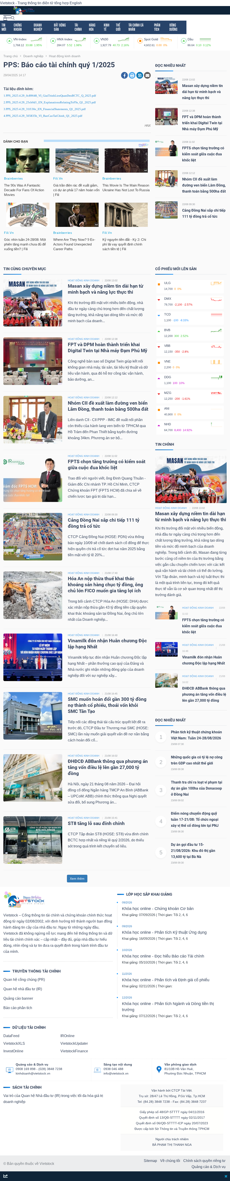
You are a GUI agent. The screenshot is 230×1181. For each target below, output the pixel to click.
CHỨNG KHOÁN (18, 27)
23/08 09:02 (177, 800)
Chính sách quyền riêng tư (204, 1161)
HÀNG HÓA (92, 27)
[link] (7, 18)
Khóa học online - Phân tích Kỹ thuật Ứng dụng (164, 932)
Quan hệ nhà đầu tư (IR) (22, 989)
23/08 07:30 (177, 744)
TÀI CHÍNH (78, 27)
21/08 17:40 (111, 573)
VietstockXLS (14, 1043)
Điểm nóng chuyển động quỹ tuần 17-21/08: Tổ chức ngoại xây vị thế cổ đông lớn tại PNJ (195, 819)
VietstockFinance (74, 1051)
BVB (167, 330)
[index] (10, 40)
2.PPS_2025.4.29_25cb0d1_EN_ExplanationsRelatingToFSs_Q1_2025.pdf (50, 102)
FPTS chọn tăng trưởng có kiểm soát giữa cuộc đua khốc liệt (203, 154)
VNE (167, 361)
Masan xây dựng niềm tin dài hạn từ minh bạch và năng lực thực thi (202, 92)
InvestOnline (13, 1051)
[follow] (5, 1176)
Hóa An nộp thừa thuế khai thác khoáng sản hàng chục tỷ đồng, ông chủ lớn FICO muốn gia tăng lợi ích (105, 584)
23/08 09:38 (177, 769)
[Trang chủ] (23, 899)
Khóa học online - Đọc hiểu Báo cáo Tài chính (163, 956)
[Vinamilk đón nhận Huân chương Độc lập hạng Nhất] (32, 657)
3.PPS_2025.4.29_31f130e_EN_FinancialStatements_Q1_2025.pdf (45, 109)
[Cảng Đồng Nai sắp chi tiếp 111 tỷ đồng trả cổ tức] (166, 210)
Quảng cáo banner (18, 998)
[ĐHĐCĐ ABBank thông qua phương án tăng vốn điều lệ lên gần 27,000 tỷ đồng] (32, 778)
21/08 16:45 (111, 693)
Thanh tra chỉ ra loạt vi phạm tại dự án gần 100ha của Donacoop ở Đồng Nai (196, 788)
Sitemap (150, 1161)
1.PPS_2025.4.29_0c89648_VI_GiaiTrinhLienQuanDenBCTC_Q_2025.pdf (50, 95)
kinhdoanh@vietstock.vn (33, 1073)
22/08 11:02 (188, 142)
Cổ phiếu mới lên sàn (176, 269)
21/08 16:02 (111, 755)
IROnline (67, 1036)
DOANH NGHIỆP (38, 27)
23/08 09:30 (177, 862)
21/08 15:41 (111, 817)
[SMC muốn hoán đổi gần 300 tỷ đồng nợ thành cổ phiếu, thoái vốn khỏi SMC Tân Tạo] (32, 716)
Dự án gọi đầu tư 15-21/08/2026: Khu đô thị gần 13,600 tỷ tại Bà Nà (193, 850)
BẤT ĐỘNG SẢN (60, 27)
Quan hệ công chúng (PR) (24, 979)
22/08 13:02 (188, 79)
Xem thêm (77, 878)
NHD (167, 424)
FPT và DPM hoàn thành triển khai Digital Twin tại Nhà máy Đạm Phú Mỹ (202, 123)
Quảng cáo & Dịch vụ (209, 1167)
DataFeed (11, 1036)
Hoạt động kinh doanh (171, 508)
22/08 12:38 (188, 110)
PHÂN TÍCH (157, 27)
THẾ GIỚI (118, 27)
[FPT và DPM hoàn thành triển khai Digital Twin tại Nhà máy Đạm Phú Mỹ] (166, 116)
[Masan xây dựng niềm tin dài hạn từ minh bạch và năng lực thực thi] (166, 85)
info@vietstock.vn (116, 1073)
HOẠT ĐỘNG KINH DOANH (83, 280)
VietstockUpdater (74, 1043)
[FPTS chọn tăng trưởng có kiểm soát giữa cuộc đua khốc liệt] (166, 147)
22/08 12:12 (188, 173)
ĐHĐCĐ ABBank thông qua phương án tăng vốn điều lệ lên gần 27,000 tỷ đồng (108, 767)
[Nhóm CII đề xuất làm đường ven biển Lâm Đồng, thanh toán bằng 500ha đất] (166, 178)
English (76, 3)
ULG (167, 283)
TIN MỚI (4, 27)
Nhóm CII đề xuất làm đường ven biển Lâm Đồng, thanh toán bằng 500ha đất (204, 185)
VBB (167, 345)
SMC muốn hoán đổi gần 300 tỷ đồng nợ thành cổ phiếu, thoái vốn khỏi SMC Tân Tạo (107, 705)
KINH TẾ (106, 27)
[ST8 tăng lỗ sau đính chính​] (32, 840)
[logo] (23, 10)
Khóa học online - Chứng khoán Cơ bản (158, 908)
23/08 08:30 (177, 831)
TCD (167, 314)
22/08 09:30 (188, 204)
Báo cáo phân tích (17, 1008)
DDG (167, 377)
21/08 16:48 (111, 635)
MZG (167, 393)
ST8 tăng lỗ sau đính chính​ (96, 823)
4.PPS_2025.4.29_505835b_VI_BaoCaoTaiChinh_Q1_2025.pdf (43, 115)
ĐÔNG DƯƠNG (173, 27)
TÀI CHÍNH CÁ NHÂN (136, 27)
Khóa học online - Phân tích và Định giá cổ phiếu (165, 980)
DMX (167, 298)
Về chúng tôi (170, 1161)
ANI (166, 408)
